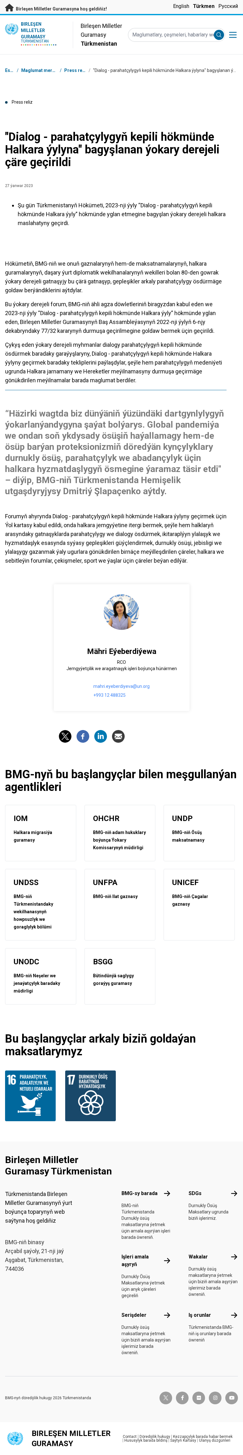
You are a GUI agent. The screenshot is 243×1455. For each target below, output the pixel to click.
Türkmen (204, 6)
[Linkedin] (100, 736)
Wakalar (198, 1257)
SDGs (195, 1193)
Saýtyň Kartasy (183, 1440)
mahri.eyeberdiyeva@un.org (121, 686)
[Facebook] (83, 736)
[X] (65, 736)
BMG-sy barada (140, 1193)
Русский (228, 6)
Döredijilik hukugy (155, 1436)
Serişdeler (134, 1315)
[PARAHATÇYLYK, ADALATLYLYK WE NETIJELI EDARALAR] (31, 1095)
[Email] (118, 736)
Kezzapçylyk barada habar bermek (203, 1436)
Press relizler (78, 70)
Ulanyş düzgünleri (214, 1440)
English (181, 6)
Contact (130, 1436)
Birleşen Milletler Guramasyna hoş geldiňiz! (61, 8)
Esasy (11, 70)
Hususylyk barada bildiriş (145, 1440)
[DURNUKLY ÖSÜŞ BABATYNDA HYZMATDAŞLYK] (91, 1095)
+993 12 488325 (109, 695)
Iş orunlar (200, 1315)
